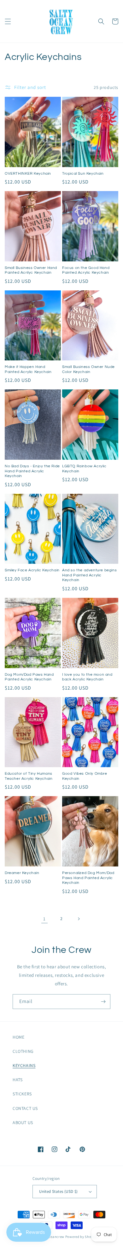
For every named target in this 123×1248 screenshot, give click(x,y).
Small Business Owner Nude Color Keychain (88, 369)
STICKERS (22, 1094)
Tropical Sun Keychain (83, 174)
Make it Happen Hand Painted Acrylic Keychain (28, 369)
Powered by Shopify (81, 1236)
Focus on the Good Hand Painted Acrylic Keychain (85, 270)
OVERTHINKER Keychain (28, 174)
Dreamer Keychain (22, 873)
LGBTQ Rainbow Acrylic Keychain (84, 468)
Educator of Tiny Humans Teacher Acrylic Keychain (28, 776)
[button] (8, 21)
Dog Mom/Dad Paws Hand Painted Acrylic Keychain (29, 677)
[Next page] (78, 919)
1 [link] (44, 919)
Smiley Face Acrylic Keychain (32, 570)
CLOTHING (23, 1051)
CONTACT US (25, 1108)
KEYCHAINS (24, 1065)
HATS (17, 1079)
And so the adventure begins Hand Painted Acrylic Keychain (89, 575)
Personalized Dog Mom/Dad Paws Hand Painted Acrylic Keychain (88, 878)
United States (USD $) (58, 1191)
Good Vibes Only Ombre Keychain (84, 776)
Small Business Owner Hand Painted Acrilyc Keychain (31, 270)
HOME (18, 1037)
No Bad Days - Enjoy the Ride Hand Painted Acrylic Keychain (32, 471)
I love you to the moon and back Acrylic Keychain (87, 677)
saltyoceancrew (51, 1236)
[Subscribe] (103, 1001)
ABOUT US (23, 1122)
